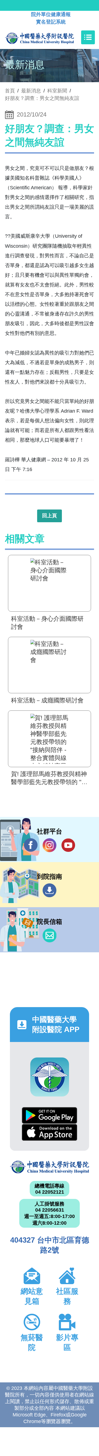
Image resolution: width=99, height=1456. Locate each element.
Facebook (31, 845)
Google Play (49, 1115)
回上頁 (49, 515)
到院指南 (49, 890)
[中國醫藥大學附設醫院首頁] (47, 37)
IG (49, 845)
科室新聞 (57, 91)
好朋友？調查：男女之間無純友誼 (42, 98)
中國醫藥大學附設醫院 (49, 1167)
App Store (49, 1132)
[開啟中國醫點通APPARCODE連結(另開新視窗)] (49, 1076)
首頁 (10, 91)
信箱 (49, 935)
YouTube (68, 845)
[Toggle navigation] (88, 37)
